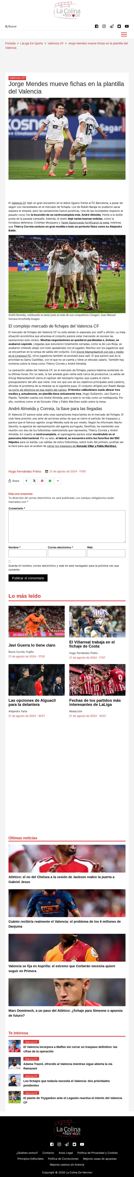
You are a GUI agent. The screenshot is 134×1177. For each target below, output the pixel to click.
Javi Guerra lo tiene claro (31, 645)
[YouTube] (127, 26)
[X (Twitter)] (119, 26)
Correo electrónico (60, 547)
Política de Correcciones (63, 1158)
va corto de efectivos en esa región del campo (37, 389)
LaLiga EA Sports (31, 43)
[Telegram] (112, 26)
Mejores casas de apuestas (100, 1158)
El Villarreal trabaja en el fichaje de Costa (92, 644)
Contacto (48, 1152)
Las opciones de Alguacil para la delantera (32, 702)
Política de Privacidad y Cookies (97, 1152)
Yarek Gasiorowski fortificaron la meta (85, 222)
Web (90, 547)
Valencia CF (56, 43)
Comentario (16, 508)
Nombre (14, 547)
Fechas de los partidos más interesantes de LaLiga (95, 702)
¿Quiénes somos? (27, 1152)
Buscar (12, 26)
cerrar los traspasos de (82, 446)
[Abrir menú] (124, 34)
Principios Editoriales (30, 1158)
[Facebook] (96, 26)
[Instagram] (104, 26)
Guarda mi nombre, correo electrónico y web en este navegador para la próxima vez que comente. (63, 567)
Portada (10, 43)
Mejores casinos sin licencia (67, 1164)
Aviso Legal (66, 1152)
